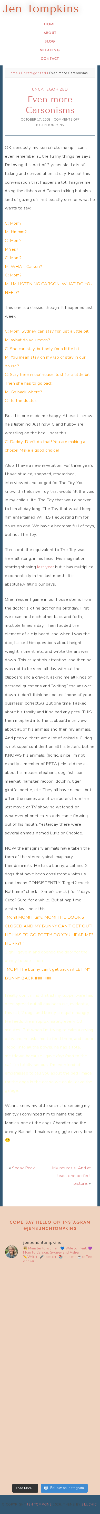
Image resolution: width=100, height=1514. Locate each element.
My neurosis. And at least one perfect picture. (71, 1175)
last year (45, 567)
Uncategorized (33, 73)
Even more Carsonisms (50, 104)
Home (50, 24)
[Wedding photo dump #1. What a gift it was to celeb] (50, 1454)
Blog (50, 41)
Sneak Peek (23, 1168)
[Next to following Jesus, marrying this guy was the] (50, 1348)
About (50, 32)
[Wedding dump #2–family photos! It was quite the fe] (50, 1401)
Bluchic (89, 1504)
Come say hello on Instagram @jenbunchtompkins (50, 1225)
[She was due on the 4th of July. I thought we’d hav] (50, 1295)
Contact (50, 58)
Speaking (50, 50)
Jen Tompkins (39, 1504)
